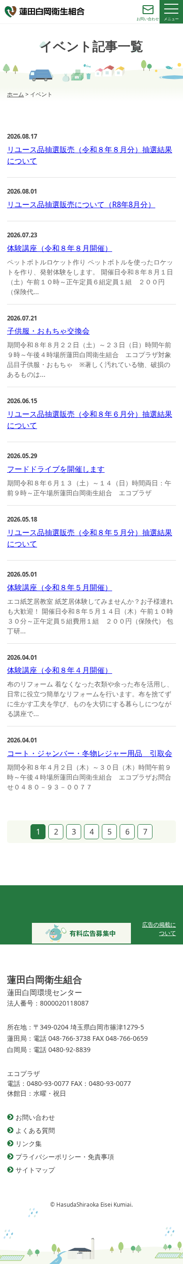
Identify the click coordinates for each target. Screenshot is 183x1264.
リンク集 (28, 1143)
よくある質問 (35, 1130)
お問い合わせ (35, 1117)
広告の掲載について (159, 929)
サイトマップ (35, 1169)
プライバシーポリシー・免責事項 (64, 1156)
